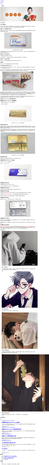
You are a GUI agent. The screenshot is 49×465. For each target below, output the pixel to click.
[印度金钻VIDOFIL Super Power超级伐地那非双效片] (8, 427)
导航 (1, 3)
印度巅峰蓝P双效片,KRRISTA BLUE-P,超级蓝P (11, 422)
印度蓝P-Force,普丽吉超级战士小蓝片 (9, 435)
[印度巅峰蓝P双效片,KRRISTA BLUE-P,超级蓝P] (8, 420)
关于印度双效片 (4, 426)
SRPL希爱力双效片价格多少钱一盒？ (9, 442)
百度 (2, 462)
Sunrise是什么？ (5, 448)
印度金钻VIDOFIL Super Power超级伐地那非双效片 (12, 429)
